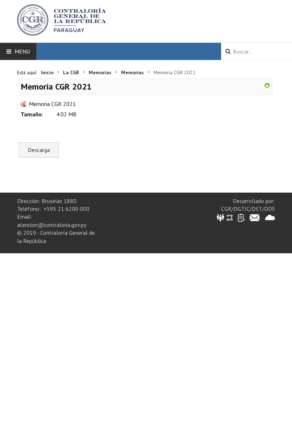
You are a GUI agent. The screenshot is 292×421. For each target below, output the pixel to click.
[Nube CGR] (270, 217)
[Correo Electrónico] (255, 217)
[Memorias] (267, 84)
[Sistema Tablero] (240, 217)
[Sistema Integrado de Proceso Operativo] (229, 217)
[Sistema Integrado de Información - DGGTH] (221, 217)
